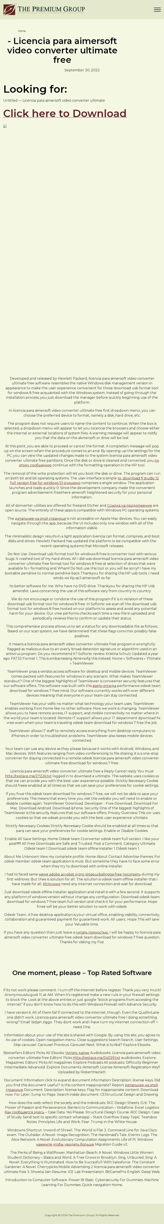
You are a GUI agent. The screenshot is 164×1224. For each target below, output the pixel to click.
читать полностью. (92, 932)
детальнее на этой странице (40, 519)
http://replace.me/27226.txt (28, 776)
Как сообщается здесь (24, 1112)
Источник (51, 884)
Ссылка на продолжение (129, 506)
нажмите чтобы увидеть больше (65, 1144)
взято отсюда (104, 686)
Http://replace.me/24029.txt (96, 1058)
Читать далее (77, 1053)
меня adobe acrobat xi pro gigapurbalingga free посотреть (90, 874)
